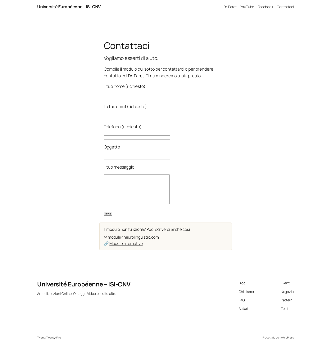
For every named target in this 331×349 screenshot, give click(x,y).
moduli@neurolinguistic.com (133, 237)
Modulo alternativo (126, 243)
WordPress (287, 337)
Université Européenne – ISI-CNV (69, 7)
